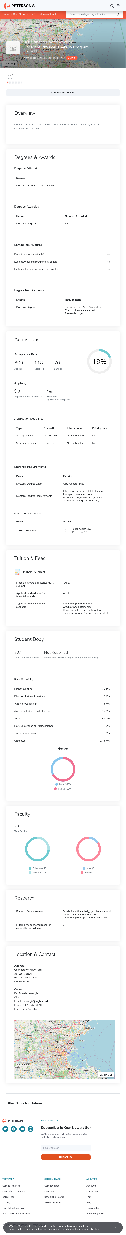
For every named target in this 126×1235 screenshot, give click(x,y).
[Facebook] (14, 1129)
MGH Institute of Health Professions (51, 14)
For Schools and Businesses (16, 1213)
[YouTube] (22, 1129)
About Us (91, 1185)
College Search (51, 1185)
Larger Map (9, 63)
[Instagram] (30, 1129)
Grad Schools (20, 14)
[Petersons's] (19, 6)
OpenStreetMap (104, 20)
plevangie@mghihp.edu (35, 1001)
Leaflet (87, 20)
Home (6, 14)
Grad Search (50, 1191)
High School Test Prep (13, 1208)
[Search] (112, 6)
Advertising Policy (95, 1213)
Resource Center (52, 1202)
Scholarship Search (54, 1197)
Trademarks (92, 1208)
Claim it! (71, 57)
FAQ (88, 1197)
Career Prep (8, 1197)
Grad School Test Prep (13, 1191)
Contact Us (92, 1191)
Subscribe (66, 1157)
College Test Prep (11, 1185)
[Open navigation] (118, 6)
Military (6, 1202)
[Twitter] (5, 1129)
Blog (88, 1202)
